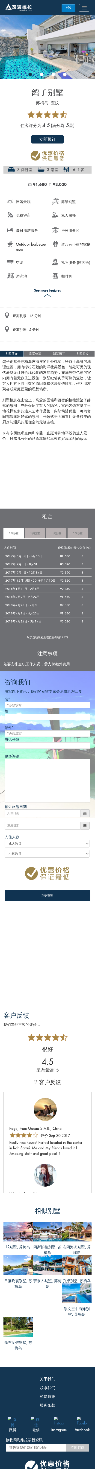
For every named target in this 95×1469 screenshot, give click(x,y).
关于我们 (47, 1379)
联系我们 (47, 1387)
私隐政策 (47, 1396)
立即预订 (47, 139)
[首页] (18, 8)
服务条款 (47, 1405)
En (68, 7)
